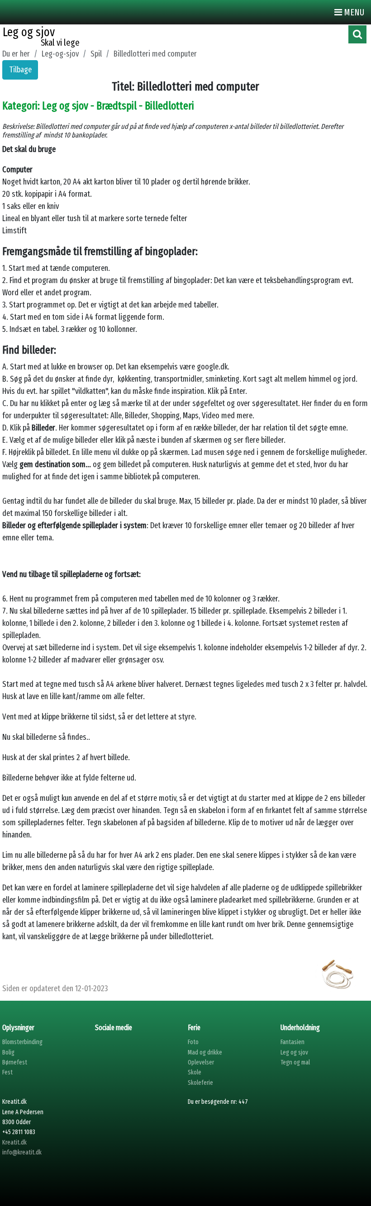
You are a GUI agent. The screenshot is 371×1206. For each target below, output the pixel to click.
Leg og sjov (294, 1052)
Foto (193, 1042)
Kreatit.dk (14, 1142)
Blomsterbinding (22, 1042)
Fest (7, 1072)
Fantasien (292, 1042)
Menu (353, 12)
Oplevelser (201, 1062)
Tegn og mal (295, 1062)
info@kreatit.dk (22, 1152)
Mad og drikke (205, 1052)
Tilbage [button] (20, 70)
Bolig (8, 1052)
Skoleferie (200, 1083)
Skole (194, 1072)
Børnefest (14, 1062)
